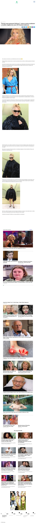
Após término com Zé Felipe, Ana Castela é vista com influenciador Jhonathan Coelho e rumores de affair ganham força (8, 484)
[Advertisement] (18, 13)
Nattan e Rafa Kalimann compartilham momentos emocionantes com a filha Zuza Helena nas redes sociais (8, 469)
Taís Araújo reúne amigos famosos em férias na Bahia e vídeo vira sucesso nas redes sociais (7, 440)
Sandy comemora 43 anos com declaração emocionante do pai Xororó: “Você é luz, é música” (24, 469)
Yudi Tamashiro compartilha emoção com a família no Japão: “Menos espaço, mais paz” (25, 455)
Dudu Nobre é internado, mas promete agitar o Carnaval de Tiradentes (8, 455)
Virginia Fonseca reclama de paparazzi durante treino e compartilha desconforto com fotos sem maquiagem (24, 441)
